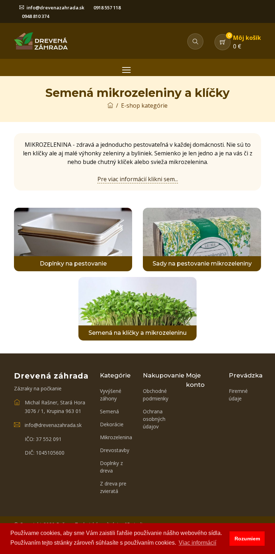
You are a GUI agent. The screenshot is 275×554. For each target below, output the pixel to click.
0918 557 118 (107, 7)
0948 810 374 (35, 16)
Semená (109, 411)
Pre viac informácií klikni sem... (137, 179)
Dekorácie (112, 424)
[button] (195, 41)
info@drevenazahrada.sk (55, 7)
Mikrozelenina (116, 437)
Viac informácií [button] (197, 543)
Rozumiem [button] (247, 538)
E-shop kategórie (144, 105)
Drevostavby (114, 450)
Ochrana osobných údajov (154, 419)
